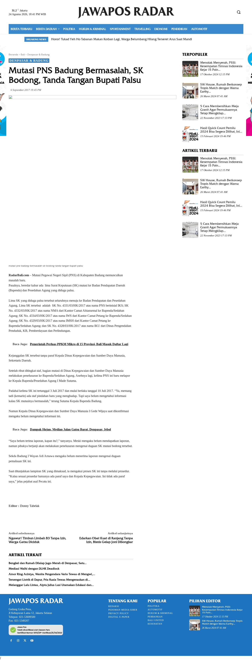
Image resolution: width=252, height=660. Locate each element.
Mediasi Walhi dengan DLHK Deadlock (34, 568)
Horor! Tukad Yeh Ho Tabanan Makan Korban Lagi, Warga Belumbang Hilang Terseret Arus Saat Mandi (121, 39)
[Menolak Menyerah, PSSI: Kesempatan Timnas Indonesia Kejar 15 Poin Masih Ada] (190, 69)
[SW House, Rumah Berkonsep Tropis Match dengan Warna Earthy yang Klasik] (190, 91)
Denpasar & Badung (38, 54)
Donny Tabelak (29, 506)
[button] (238, 12)
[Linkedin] (49, 519)
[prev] (218, 39)
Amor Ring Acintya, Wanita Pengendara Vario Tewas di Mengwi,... (52, 574)
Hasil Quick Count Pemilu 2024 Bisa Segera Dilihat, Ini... (221, 129)
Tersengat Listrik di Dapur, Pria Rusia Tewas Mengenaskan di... (49, 579)
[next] (225, 39)
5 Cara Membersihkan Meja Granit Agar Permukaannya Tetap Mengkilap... (219, 109)
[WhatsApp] (40, 519)
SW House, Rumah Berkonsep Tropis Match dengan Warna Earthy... (221, 88)
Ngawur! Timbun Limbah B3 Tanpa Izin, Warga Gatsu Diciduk (37, 540)
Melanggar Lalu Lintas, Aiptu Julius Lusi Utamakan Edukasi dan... (51, 585)
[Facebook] (13, 519)
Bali (23, 54)
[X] (22, 519)
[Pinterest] (31, 519)
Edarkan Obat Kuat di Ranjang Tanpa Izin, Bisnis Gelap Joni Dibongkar (106, 540)
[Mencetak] (58, 519)
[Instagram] (18, 640)
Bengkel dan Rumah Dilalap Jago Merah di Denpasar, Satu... (48, 563)
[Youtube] (32, 640)
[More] (67, 519)
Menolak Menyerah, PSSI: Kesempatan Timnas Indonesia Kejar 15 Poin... (221, 66)
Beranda (13, 54)
